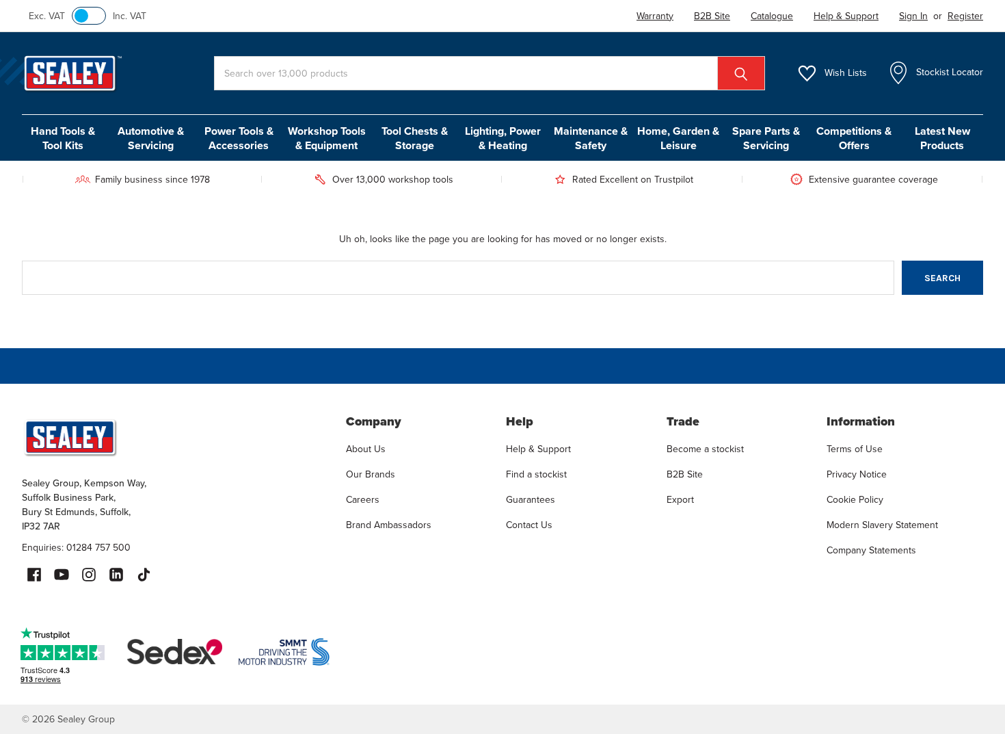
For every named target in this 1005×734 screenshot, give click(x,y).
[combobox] (489, 73)
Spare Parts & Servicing (766, 138)
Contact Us (529, 525)
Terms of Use (855, 449)
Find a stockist (536, 474)
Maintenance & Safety (591, 138)
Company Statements (871, 550)
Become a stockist (705, 449)
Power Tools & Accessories (238, 138)
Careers (362, 500)
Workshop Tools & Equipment (327, 138)
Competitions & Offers (854, 138)
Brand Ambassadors (388, 525)
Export (680, 500)
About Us (366, 449)
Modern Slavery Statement (882, 525)
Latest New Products (942, 138)
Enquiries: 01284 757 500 (76, 547)
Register (965, 16)
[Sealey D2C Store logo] (174, 437)
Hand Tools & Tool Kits (63, 138)
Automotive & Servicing (151, 138)
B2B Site (685, 474)
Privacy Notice (857, 474)
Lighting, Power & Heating (503, 138)
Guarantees (530, 500)
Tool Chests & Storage (414, 138)
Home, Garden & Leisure (678, 138)
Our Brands (370, 474)
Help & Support (538, 449)
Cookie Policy (855, 500)
